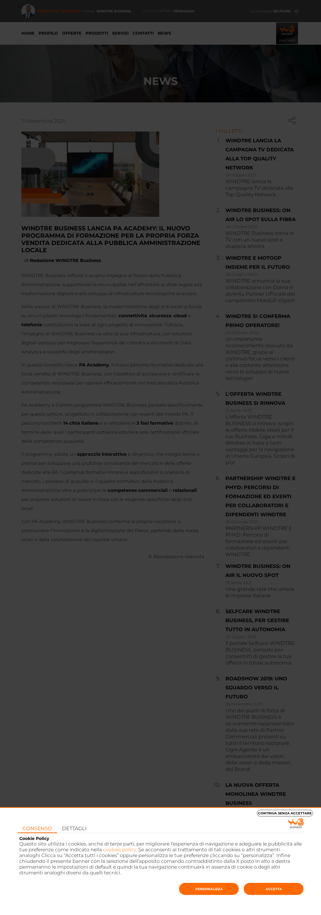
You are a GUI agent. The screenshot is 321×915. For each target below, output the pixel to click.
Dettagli (74, 828)
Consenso (37, 828)
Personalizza (209, 889)
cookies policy (119, 850)
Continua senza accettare (285, 813)
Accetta (274, 889)
